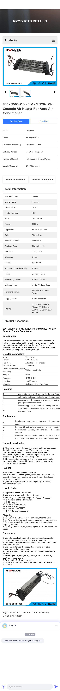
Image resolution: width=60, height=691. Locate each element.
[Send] (56, 687)
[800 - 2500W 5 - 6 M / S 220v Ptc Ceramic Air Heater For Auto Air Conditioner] (30, 66)
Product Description (42, 179)
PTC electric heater (39, 612)
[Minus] (56, 625)
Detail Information (15, 179)
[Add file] (4, 687)
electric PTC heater (18, 612)
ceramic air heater (12, 616)
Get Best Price (16, 121)
